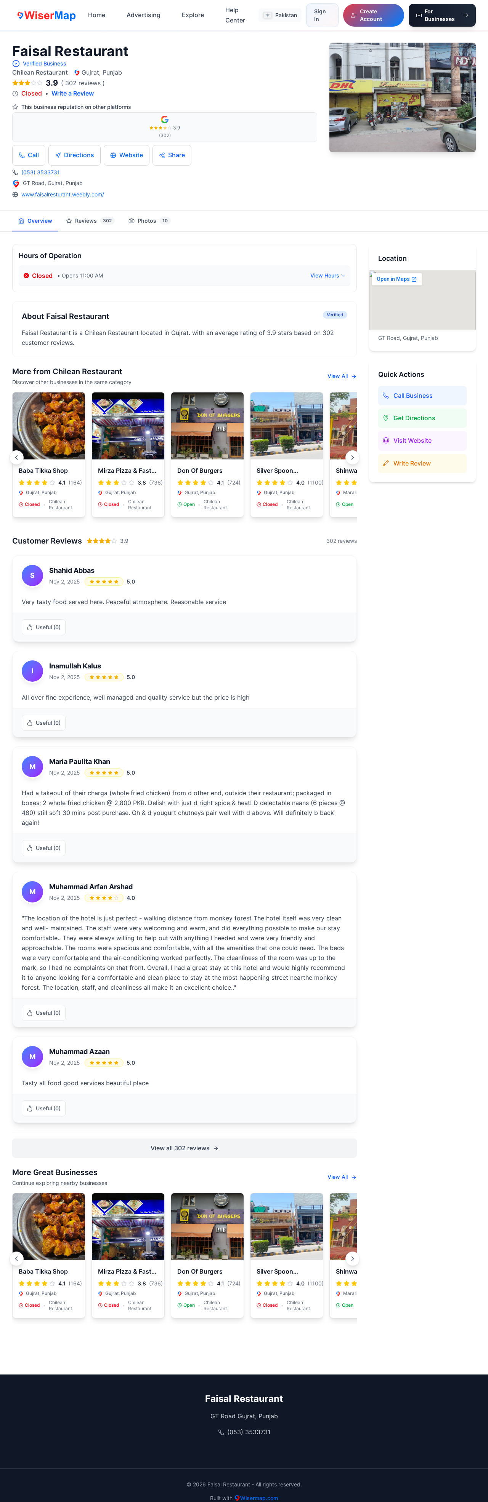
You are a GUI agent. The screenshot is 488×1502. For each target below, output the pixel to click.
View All (338, 376)
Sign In (320, 15)
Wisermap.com (259, 1498)
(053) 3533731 (40, 172)
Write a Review (72, 93)
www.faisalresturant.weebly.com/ (62, 194)
